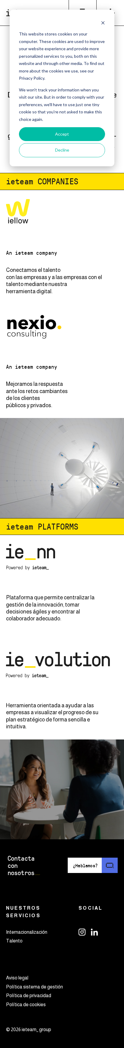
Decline (62, 149)
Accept (62, 134)
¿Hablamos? (85, 865)
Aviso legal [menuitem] (17, 977)
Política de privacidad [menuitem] (28, 995)
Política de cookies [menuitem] (26, 1004)
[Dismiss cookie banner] (103, 22)
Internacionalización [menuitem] (26, 932)
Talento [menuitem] (14, 940)
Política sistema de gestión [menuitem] (34, 986)
